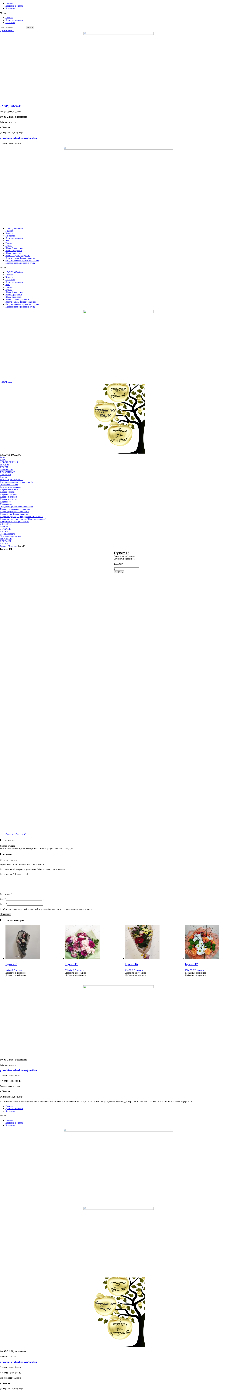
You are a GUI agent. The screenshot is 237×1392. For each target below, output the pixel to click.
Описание (10, 834)
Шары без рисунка (14, 248)
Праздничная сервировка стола (20, 263)
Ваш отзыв (6, 894)
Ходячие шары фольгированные (20, 258)
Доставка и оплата (14, 6)
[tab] (10, 834)
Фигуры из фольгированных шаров (22, 260)
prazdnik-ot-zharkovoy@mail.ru (18, 138)
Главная (9, 3)
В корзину (119, 572)
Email (3, 904)
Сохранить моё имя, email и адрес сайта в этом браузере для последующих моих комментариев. (48, 909)
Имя (3, 899)
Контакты (10, 8)
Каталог (9, 233)
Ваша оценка (7, 874)
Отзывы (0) (20, 834)
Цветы (8, 243)
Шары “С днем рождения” (17, 255)
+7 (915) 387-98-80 (10, 106)
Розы (7, 241)
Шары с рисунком (13, 250)
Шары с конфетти (13, 253)
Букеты (8, 245)
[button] (118, 13)
